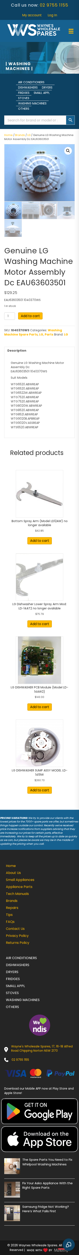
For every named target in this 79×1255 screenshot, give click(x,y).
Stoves (23, 98)
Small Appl (42, 93)
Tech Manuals (17, 893)
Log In (52, 15)
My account (32, 15)
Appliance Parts (19, 886)
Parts (49, 334)
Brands (20, 135)
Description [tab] (16, 350)
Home (8, 135)
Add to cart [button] (39, 540)
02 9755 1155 (54, 5)
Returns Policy (17, 942)
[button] (68, 151)
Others (23, 109)
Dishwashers (28, 87)
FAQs (10, 921)
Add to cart (30, 315)
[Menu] (71, 31)
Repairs (12, 907)
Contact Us (15, 928)
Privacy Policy (17, 935)
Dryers (47, 87)
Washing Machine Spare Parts (33, 332)
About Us (13, 872)
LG (29, 135)
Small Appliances (20, 879)
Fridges (23, 93)
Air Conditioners (31, 82)
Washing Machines (32, 103)
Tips (9, 914)
